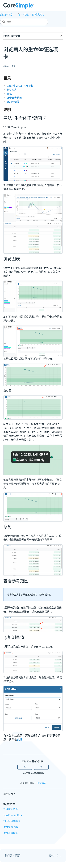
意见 (9, 94)
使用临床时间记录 (13, 815)
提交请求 (41, 782)
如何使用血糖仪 (11, 821)
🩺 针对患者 (23, 14)
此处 (19, 739)
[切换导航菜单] (57, 5)
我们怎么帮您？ (7, 14)
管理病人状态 (10, 809)
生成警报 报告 (10, 827)
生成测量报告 (10, 833)
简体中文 (54, 855)
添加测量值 (13, 102)
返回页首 (8, 793)
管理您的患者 (38, 14)
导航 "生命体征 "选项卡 (20, 86)
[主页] (18, 6)
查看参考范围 (14, 98)
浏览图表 (12, 90)
